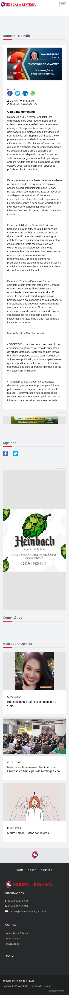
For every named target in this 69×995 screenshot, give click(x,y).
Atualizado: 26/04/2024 (21, 104)
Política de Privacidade (16, 986)
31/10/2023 (15, 828)
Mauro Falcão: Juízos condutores (28, 833)
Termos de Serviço (40, 986)
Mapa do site (13, 943)
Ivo (16, 101)
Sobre (32, 870)
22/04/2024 (28, 101)
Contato (47, 870)
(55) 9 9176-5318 (18, 906)
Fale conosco (13, 938)
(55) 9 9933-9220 (18, 900)
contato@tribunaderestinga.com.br (27, 911)
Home (20, 870)
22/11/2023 (15, 762)
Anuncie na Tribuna (17, 933)
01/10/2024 (15, 697)
